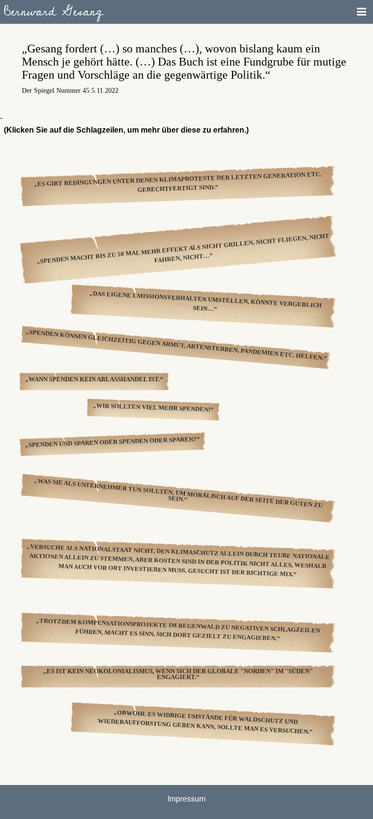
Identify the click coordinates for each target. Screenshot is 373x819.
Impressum (186, 799)
